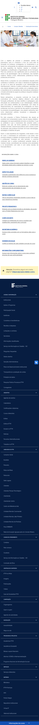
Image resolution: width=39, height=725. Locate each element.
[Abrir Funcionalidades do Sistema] (32, 7)
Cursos (9, 26)
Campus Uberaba (18, 26)
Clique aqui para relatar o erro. (23, 272)
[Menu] (2, 17)
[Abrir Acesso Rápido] (14, 7)
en (21, 7)
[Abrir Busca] (36, 7)
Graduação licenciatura (32, 26)
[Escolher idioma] (18, 2)
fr (21, 11)
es (21, 9)
